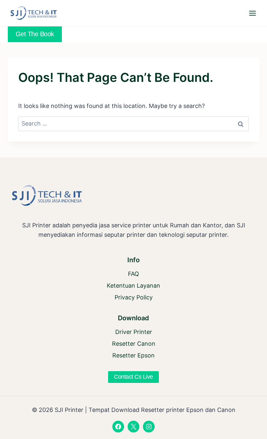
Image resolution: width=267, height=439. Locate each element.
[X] (133, 426)
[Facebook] (118, 426)
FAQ (133, 273)
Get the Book (35, 34)
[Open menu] (252, 13)
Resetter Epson (133, 355)
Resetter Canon (133, 343)
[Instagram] (149, 426)
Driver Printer (133, 331)
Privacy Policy (134, 297)
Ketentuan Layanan (133, 285)
